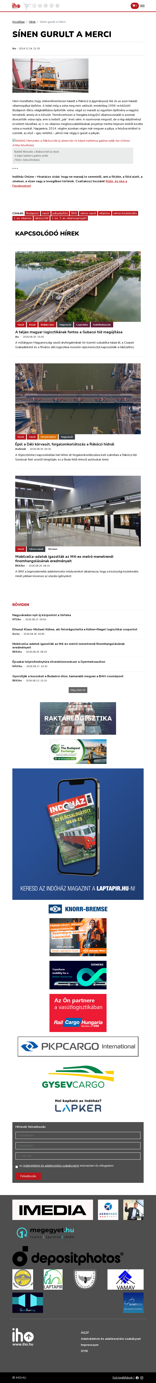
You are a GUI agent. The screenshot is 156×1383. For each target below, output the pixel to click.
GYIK (84, 1351)
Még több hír (78, 690)
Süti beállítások (123, 1378)
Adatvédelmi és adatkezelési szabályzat (111, 1339)
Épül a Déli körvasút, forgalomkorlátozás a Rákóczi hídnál (65, 444)
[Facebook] (137, 1378)
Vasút (21, 324)
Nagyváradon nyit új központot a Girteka (41, 615)
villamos (104, 213)
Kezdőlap (18, 22)
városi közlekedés (125, 213)
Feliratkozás (28, 1176)
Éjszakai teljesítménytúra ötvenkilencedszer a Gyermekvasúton (58, 662)
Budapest (32, 213)
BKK (74, 213)
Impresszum (90, 1345)
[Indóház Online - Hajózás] (51, 5)
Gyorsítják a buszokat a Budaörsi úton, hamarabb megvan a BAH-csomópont (67, 676)
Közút (32, 324)
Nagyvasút (65, 324)
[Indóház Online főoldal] (57, 5)
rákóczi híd (41, 218)
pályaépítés (60, 213)
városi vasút (88, 213)
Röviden (52, 549)
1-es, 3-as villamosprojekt (69, 218)
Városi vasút (36, 549)
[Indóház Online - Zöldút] (46, 5)
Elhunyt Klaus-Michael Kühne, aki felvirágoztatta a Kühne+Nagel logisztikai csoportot (74, 629)
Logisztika (82, 324)
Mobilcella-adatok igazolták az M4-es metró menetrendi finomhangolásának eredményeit (64, 559)
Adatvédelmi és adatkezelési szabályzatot (51, 1166)
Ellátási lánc (47, 324)
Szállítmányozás (102, 324)
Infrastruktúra (48, 436)
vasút (45, 213)
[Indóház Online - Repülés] (27, 5)
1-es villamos (23, 218)
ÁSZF (85, 1333)
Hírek (32, 22)
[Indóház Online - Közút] (34, 5)
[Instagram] (142, 1378)
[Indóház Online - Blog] (40, 5)
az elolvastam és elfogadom (66, 1166)
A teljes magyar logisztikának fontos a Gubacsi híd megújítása (69, 332)
